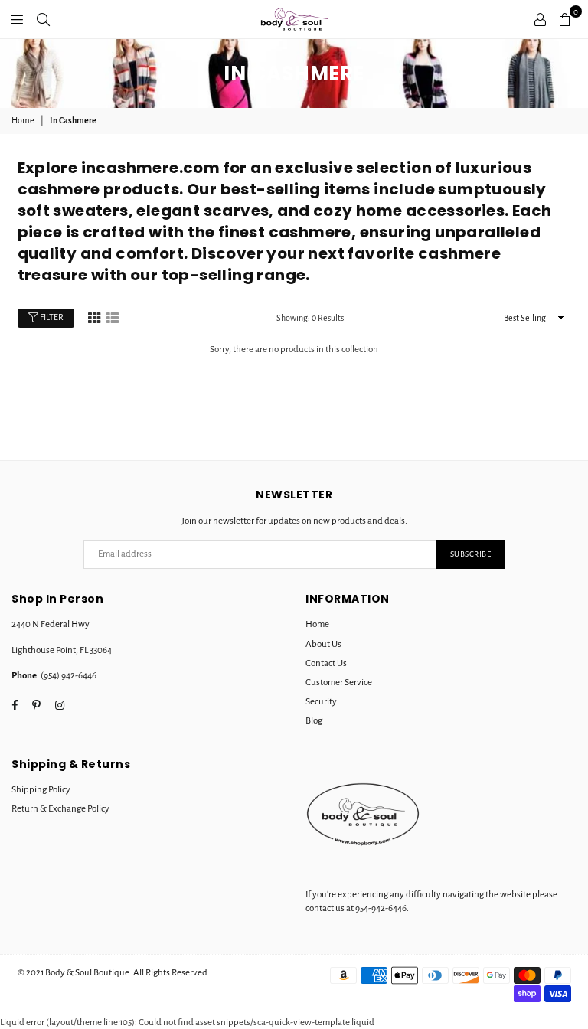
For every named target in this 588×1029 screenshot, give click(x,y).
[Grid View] (94, 317)
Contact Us (326, 663)
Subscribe (471, 554)
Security (321, 702)
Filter (51, 317)
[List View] (112, 317)
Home (22, 120)
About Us (323, 644)
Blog (313, 721)
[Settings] (540, 19)
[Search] (43, 19)
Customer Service (338, 683)
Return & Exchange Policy (60, 809)
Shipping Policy (40, 790)
